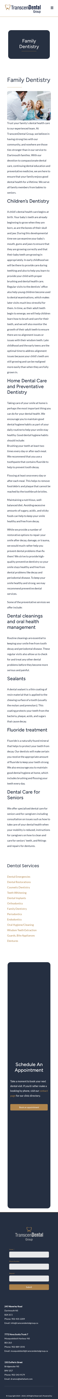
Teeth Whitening (16, 892)
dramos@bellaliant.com (22, 1379)
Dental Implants (16, 898)
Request (12, 1273)
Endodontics (14, 919)
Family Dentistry (17, 908)
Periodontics (14, 914)
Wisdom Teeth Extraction (22, 930)
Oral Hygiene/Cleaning (20, 924)
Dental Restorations (19, 882)
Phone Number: (14, 1261)
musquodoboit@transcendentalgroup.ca (29, 1351)
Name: (11, 1249)
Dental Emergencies (18, 876)
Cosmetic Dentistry (18, 887)
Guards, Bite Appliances (21, 935)
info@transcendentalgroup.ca (24, 1323)
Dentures (12, 940)
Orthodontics (15, 903)
